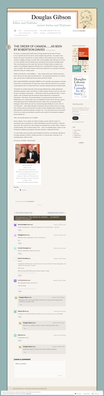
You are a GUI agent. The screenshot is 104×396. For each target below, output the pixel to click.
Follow (75, 118)
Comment (60, 375)
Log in (75, 132)
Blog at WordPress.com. (18, 388)
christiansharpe (22, 280)
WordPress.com (77, 137)
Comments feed (77, 135)
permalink (82, 30)
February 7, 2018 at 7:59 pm (59, 346)
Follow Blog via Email (78, 104)
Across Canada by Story (25, 33)
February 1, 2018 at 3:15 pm (60, 235)
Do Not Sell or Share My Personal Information (36, 388)
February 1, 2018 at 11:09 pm (59, 280)
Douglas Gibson (52, 18)
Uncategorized (30, 201)
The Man (35, 33)
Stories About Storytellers (30, 30)
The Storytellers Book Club (21, 35)
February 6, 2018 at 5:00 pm (60, 335)
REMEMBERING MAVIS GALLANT (56, 212)
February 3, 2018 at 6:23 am (60, 311)
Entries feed (76, 133)
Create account (77, 130)
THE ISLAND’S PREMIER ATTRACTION (50, 30)
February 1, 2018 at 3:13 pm (60, 224)
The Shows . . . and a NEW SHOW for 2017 (50, 33)
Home (20, 30)
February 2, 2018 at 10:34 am (58, 297)
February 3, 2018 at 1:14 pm (59, 322)
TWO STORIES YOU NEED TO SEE (23, 212)
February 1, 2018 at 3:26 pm (60, 248)
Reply (20, 230)
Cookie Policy (28, 393)
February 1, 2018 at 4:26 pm (60, 258)
